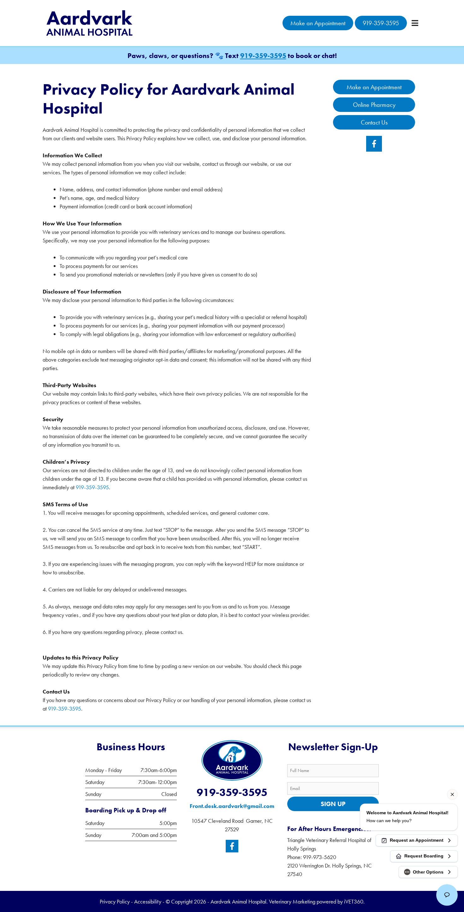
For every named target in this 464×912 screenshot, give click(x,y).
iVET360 (353, 901)
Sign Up (333, 804)
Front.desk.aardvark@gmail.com (232, 806)
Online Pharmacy (374, 105)
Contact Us (374, 122)
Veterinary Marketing (292, 901)
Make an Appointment (317, 23)
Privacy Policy (115, 901)
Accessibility (147, 901)
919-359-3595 (381, 23)
